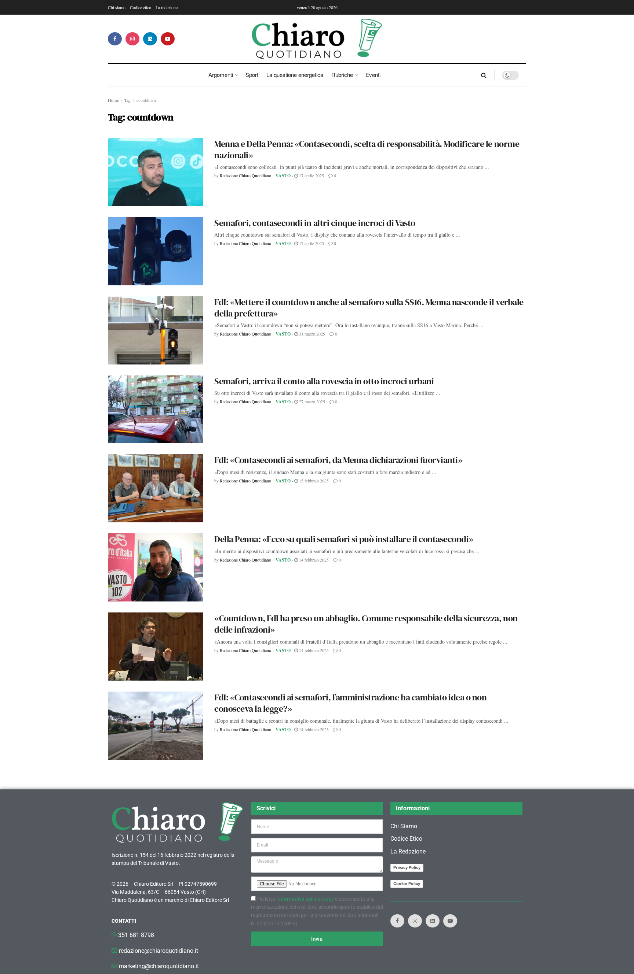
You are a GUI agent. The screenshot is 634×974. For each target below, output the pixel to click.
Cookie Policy (406, 883)
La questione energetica (294, 74)
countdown (146, 100)
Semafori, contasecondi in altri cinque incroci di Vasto (314, 223)
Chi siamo (116, 7)
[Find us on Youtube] (168, 38)
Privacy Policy (406, 867)
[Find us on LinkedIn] (150, 38)
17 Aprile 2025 (311, 175)
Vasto (283, 176)
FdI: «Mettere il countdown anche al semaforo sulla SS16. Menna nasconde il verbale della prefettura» (369, 307)
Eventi (372, 74)
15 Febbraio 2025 (313, 481)
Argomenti (220, 74)
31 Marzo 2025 (311, 334)
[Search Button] (484, 75)
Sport (251, 74)
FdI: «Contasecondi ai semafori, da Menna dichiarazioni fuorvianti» (338, 460)
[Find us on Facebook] (115, 38)
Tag (127, 100)
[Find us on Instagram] (132, 38)
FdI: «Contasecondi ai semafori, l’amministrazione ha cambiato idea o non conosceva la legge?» (350, 703)
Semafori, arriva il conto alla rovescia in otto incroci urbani (324, 381)
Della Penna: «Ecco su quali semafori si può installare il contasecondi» (343, 539)
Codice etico (140, 7)
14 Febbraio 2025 (313, 560)
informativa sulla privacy (306, 899)
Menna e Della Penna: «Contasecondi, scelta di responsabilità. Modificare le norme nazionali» (366, 149)
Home (113, 100)
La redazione (167, 7)
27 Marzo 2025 (311, 401)
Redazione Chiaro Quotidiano (245, 175)
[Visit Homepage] (317, 39)
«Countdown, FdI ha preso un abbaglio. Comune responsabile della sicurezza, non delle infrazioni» (366, 624)
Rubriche (342, 74)
